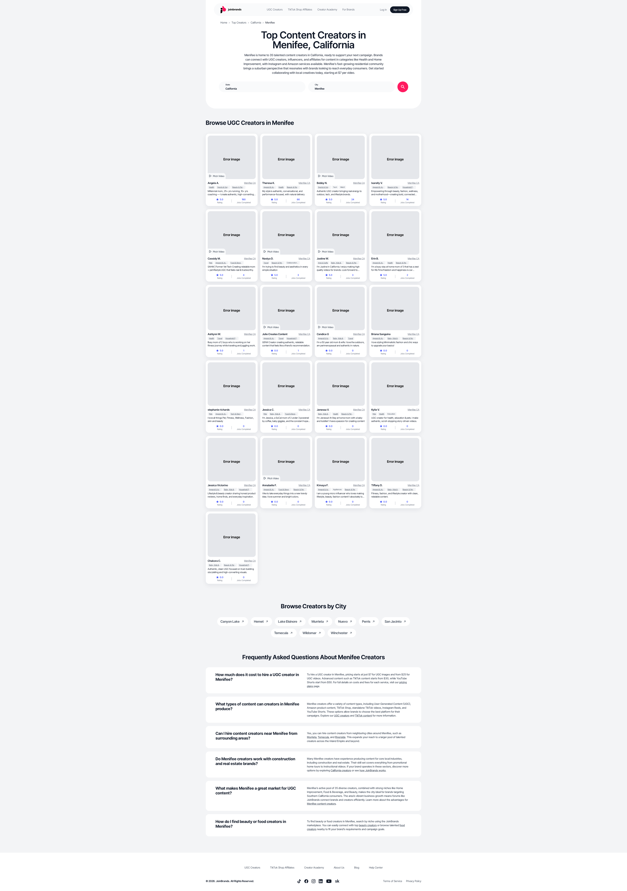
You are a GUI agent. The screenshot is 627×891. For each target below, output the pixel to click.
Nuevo (343, 621)
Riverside (340, 737)
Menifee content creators (321, 803)
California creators (341, 770)
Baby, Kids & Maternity (337, 263)
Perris (366, 621)
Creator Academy (327, 9)
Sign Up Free (399, 9)
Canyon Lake (230, 621)
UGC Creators (275, 9)
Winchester (339, 633)
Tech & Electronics (237, 414)
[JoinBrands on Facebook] (306, 881)
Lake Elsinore (287, 621)
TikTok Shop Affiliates (300, 9)
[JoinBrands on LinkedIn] (321, 881)
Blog (356, 867)
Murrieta (318, 621)
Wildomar (309, 633)
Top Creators (239, 22)
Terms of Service (392, 881)
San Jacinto (393, 621)
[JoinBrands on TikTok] (299, 881)
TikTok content (363, 715)
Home (223, 22)
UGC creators (341, 715)
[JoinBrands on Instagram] (313, 881)
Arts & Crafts (323, 263)
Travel (266, 263)
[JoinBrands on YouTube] (329, 881)
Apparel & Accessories (270, 187)
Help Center (376, 867)
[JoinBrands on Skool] (337, 881)
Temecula (281, 633)
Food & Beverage (237, 263)
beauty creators (368, 825)
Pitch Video (218, 176)
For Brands (348, 9)
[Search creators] (402, 86)
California (256, 22)
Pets (210, 263)
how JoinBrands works (373, 770)
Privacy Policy (413, 881)
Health (211, 187)
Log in (383, 9)
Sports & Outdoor (223, 187)
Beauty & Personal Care (238, 187)
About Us (339, 867)
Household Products (409, 187)
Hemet (259, 621)
